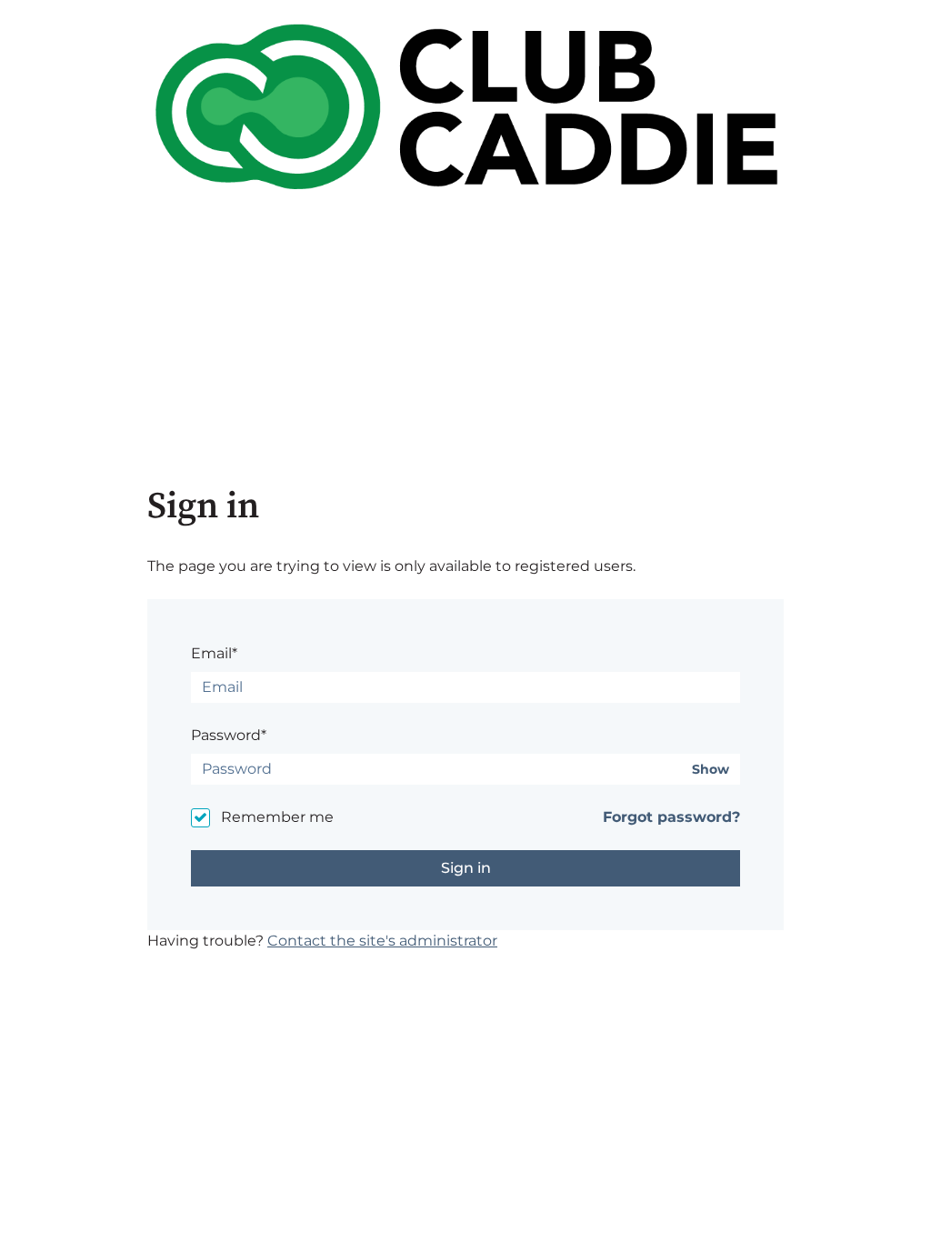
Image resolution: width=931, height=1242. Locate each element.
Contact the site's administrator (382, 940)
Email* (214, 653)
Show (710, 769)
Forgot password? (671, 817)
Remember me (277, 817)
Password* (228, 735)
